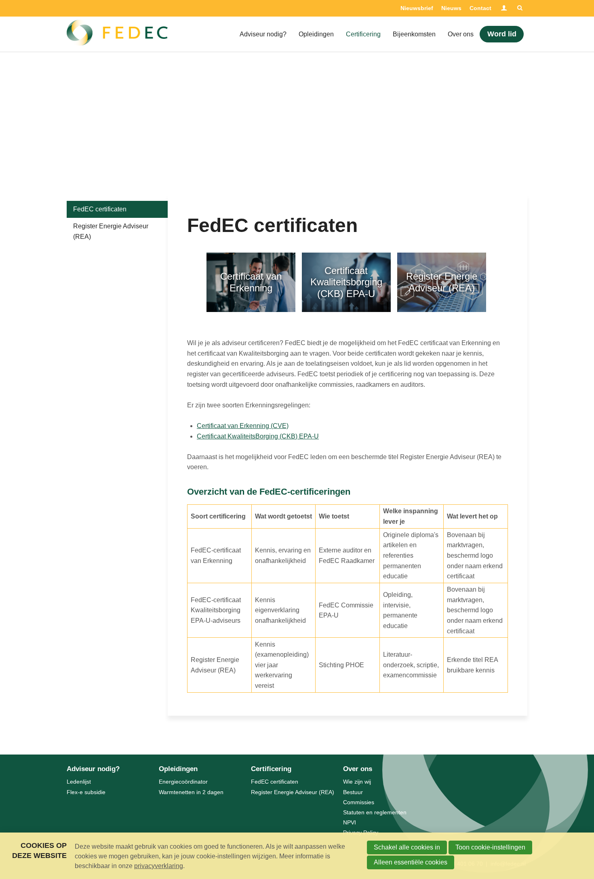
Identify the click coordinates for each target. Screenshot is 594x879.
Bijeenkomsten (414, 34)
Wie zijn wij (357, 781)
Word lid (501, 34)
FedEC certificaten (99, 209)
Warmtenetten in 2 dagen (191, 792)
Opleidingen (316, 34)
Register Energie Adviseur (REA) (441, 282)
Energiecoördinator (183, 781)
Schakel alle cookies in (407, 847)
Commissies (358, 802)
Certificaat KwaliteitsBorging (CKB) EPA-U (258, 436)
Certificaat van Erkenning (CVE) (243, 425)
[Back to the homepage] (117, 34)
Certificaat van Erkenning (251, 282)
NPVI (349, 822)
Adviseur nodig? (263, 34)
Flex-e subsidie (86, 792)
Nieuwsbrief (416, 8)
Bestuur (353, 792)
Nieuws (451, 8)
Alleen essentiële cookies (410, 862)
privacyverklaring (158, 865)
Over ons (461, 34)
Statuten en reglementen (375, 812)
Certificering (363, 34)
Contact (480, 8)
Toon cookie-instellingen (490, 847)
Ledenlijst (79, 781)
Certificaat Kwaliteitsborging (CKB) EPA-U (346, 282)
